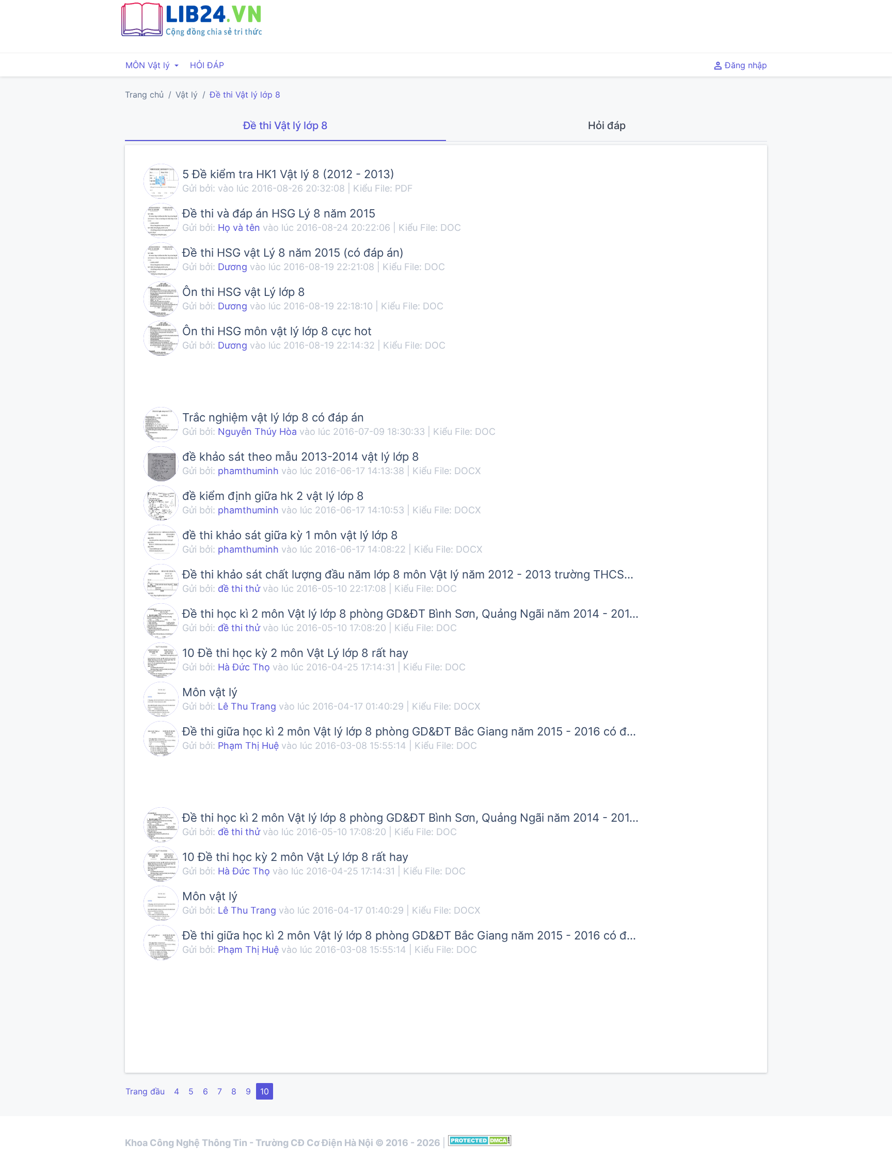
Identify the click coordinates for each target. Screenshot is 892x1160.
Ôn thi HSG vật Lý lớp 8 (243, 292)
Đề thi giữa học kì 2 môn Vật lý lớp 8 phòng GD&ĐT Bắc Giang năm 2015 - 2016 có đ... (409, 731)
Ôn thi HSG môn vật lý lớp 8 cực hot (277, 331)
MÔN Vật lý (148, 65)
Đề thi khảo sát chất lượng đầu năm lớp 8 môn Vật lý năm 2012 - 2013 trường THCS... (407, 574)
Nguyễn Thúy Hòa (257, 431)
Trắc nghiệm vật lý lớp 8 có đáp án (273, 417)
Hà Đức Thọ (244, 667)
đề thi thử (239, 588)
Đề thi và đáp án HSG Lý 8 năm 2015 (278, 213)
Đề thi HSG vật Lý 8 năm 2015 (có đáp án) (293, 252)
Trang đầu (145, 1091)
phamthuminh (248, 470)
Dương (234, 266)
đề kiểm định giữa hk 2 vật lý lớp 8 (273, 496)
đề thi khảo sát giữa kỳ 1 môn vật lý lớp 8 (290, 535)
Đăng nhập (744, 65)
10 (264, 1091)
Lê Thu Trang (248, 706)
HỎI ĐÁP (207, 65)
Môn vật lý (209, 692)
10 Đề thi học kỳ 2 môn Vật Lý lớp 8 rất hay (295, 653)
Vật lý (187, 94)
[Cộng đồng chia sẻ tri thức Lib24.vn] (191, 33)
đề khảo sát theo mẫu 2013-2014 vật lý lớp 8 (300, 456)
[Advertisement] (556, 25)
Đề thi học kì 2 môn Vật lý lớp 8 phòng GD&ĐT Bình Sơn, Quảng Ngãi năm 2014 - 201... (410, 613)
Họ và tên (239, 227)
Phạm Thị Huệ (248, 745)
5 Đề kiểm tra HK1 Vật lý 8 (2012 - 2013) (288, 174)
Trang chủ (144, 94)
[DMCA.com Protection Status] (480, 1142)
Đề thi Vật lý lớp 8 (245, 94)
